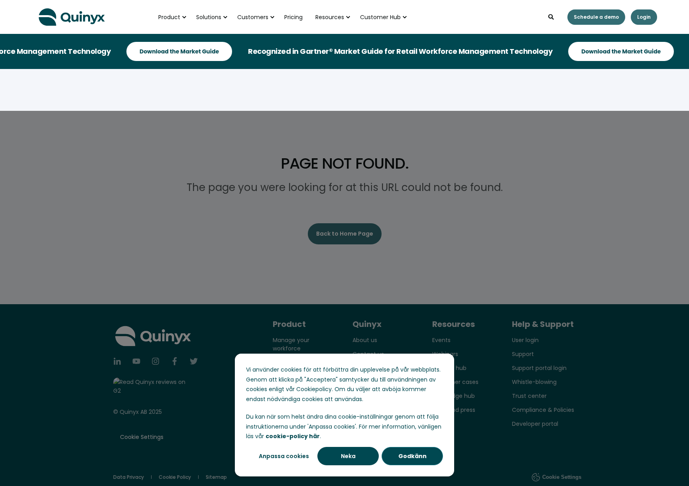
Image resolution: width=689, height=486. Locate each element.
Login (644, 17)
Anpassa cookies (284, 456)
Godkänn (412, 456)
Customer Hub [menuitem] (380, 17)
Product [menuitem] (169, 17)
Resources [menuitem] (329, 17)
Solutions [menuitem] (208, 17)
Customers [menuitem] (252, 17)
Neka (348, 456)
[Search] (551, 16)
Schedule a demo (596, 17)
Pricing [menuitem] (293, 17)
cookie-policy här (293, 436)
